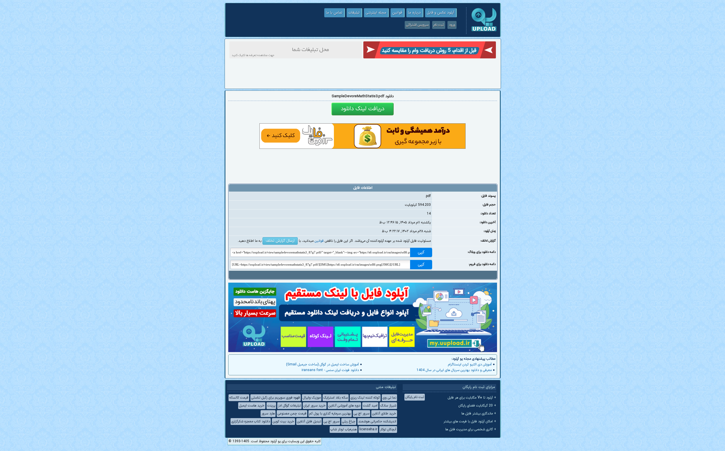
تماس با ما (334, 13)
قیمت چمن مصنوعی (292, 413)
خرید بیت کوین (283, 421)
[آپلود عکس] (484, 30)
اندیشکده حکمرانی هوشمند (377, 421)
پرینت (271, 405)
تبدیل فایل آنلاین (309, 421)
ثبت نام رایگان (414, 397)
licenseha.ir (368, 429)
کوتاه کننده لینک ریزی (365, 397)
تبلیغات (354, 13)
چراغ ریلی (348, 421)
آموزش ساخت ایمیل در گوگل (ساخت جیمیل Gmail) (322, 364)
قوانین (397, 13)
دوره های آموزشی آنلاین (344, 405)
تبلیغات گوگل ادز (289, 405)
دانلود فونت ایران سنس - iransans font (330, 370)
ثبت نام (439, 24)
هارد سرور (268, 413)
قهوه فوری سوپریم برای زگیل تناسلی (275, 397)
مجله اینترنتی (376, 13)
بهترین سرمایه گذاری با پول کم (330, 413)
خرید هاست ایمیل (252, 405)
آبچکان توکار (388, 429)
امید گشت (370, 405)
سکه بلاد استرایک (335, 397)
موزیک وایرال (312, 397)
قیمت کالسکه (238, 397)
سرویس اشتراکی (417, 24)
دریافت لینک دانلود (362, 109)
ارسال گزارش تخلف (280, 241)
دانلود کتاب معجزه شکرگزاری (250, 421)
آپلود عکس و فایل (440, 13)
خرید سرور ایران (315, 405)
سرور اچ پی (361, 413)
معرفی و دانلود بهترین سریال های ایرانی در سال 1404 (454, 370)
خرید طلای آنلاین (384, 413)
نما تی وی (389, 397)
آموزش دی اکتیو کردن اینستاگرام (470, 364)
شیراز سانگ (388, 405)
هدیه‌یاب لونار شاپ (343, 429)
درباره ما (414, 13)
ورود (452, 24)
